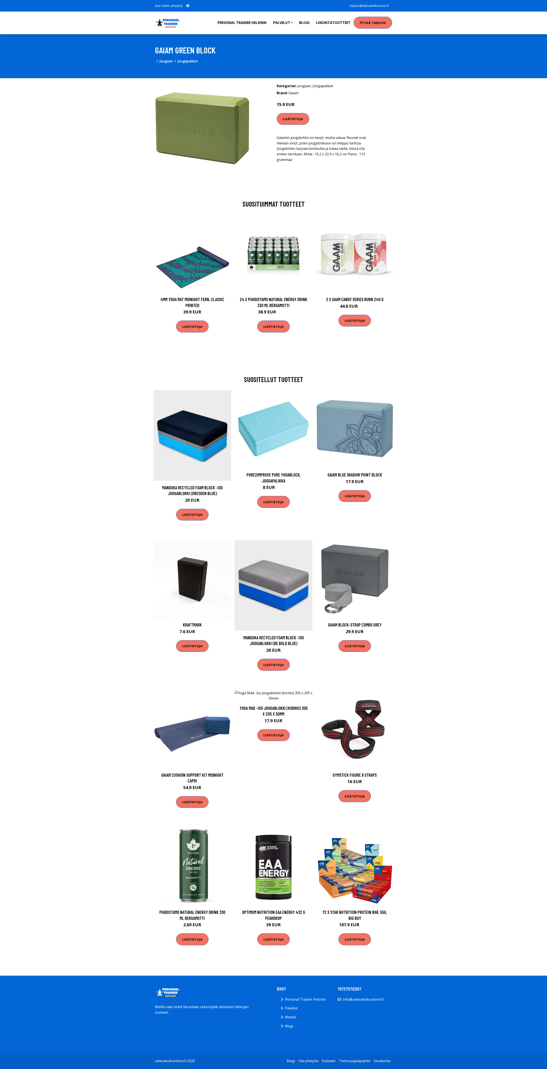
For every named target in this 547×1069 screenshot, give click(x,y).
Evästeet (328, 1061)
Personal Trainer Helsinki (242, 22)
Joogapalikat (188, 61)
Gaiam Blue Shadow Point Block (355, 474)
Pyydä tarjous (373, 23)
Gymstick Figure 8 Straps (355, 775)
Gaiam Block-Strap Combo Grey (355, 624)
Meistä (290, 1017)
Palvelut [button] (281, 22)
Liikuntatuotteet (333, 22)
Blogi (304, 22)
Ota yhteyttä (308, 1061)
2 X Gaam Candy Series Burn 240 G (355, 299)
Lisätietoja (293, 119)
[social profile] (188, 6)
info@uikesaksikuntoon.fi (363, 999)
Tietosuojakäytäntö (355, 1061)
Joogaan (166, 61)
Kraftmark (192, 624)
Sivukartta (382, 1061)
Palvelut (291, 1008)
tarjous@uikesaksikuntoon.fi (369, 6)
